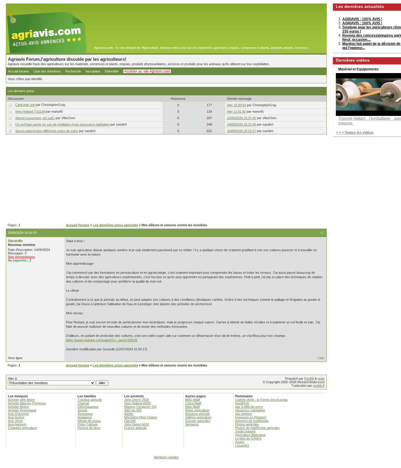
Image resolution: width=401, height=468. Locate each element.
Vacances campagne (250, 410)
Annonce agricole (197, 413)
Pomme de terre (88, 428)
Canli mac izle (25, 105)
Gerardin (15, 241)
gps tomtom (243, 413)
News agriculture (197, 410)
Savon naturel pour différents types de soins (46, 131)
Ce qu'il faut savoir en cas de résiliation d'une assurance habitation (62, 124)
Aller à (12, 378)
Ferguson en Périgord (250, 417)
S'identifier (112, 71)
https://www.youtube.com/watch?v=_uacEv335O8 (101, 340)
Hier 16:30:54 (236, 105)
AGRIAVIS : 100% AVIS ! (362, 19)
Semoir (82, 410)
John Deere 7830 (136, 399)
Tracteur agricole (89, 399)
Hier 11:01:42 (236, 111)
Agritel (128, 413)
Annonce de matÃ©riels (252, 421)
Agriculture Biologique (250, 435)
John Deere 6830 (136, 424)
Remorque (84, 413)
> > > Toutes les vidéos (355, 133)
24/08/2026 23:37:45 (241, 118)
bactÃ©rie (242, 403)
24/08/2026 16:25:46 (241, 124)
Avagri (239, 442)
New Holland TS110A (30, 111)
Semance (192, 424)
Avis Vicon (15, 421)
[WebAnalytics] (200, 465)
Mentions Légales (166, 457)
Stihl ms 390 (132, 410)
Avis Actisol (16, 417)
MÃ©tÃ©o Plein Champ (140, 417)
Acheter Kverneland (22, 410)
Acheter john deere (21, 399)
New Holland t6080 (137, 403)
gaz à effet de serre (249, 406)
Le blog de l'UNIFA (248, 438)
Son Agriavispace (21, 257)
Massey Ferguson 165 (140, 406)
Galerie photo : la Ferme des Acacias (261, 399)
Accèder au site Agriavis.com (147, 71)
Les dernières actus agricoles (115, 225)
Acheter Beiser (18, 406)
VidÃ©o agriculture (198, 417)
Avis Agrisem (17, 424)
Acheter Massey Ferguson (27, 403)
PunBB (309, 378)
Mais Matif (192, 406)
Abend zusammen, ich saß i (35, 118)
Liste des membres (47, 71)
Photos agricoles (247, 424)
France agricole (135, 428)
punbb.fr (319, 385)
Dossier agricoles (197, 421)
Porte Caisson (87, 424)
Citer (321, 358)
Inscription (92, 71)
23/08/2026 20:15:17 (241, 131)
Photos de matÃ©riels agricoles (257, 428)
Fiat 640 (130, 421)
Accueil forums (18, 71)
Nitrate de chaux (89, 421)
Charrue (83, 403)
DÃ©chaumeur (88, 406)
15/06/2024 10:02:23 (22, 232)
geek (321, 378)
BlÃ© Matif (192, 399)
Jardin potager (245, 431)
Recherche (73, 71)
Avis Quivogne (18, 413)
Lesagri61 (242, 445)
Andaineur (84, 417)
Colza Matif (193, 403)
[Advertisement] (166, 179)
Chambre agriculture (22, 428)
